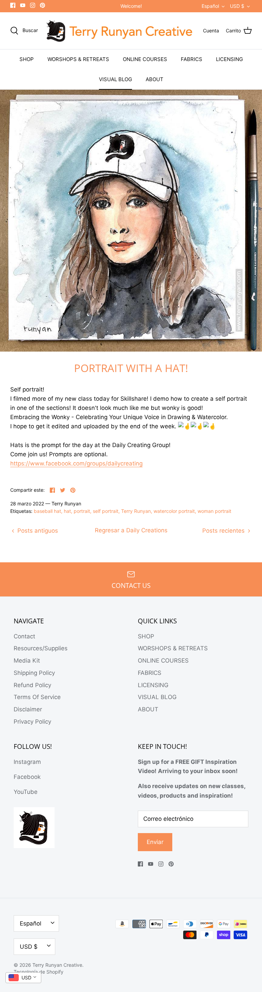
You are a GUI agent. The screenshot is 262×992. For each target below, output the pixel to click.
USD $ (237, 6)
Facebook (27, 776)
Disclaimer (28, 709)
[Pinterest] (42, 5)
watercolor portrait (174, 511)
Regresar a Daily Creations (131, 530)
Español (210, 6)
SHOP (26, 59)
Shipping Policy (34, 672)
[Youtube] (22, 5)
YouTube (26, 791)
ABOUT (154, 79)
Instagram (27, 761)
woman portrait (214, 511)
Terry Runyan (136, 511)
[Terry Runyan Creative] (120, 31)
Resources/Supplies (41, 648)
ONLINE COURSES (145, 59)
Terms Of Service (37, 697)
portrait (82, 511)
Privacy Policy (32, 721)
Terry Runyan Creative (57, 965)
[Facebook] (12, 5)
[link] (76, 463)
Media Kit (27, 660)
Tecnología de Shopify (38, 972)
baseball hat (47, 511)
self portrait (105, 511)
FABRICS (191, 59)
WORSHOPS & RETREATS (78, 59)
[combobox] (23, 977)
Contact (24, 636)
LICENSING (229, 59)
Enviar (155, 842)
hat (67, 511)
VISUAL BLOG (115, 79)
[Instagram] (32, 5)
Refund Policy (32, 685)
